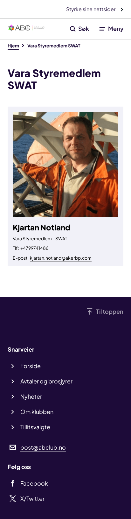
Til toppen (109, 311)
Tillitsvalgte (35, 427)
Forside (30, 365)
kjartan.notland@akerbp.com (61, 258)
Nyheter (31, 396)
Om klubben (36, 411)
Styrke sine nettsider (91, 9)
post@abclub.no (43, 447)
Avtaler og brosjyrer (46, 381)
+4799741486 (34, 248)
